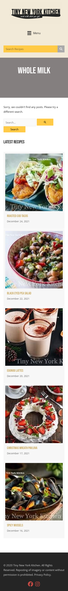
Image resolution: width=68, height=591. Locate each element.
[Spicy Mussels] (34, 499)
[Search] (61, 48)
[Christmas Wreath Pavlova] (34, 422)
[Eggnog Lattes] (34, 345)
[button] (30, 584)
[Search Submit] (45, 122)
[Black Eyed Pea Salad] (34, 267)
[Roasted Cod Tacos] (34, 190)
